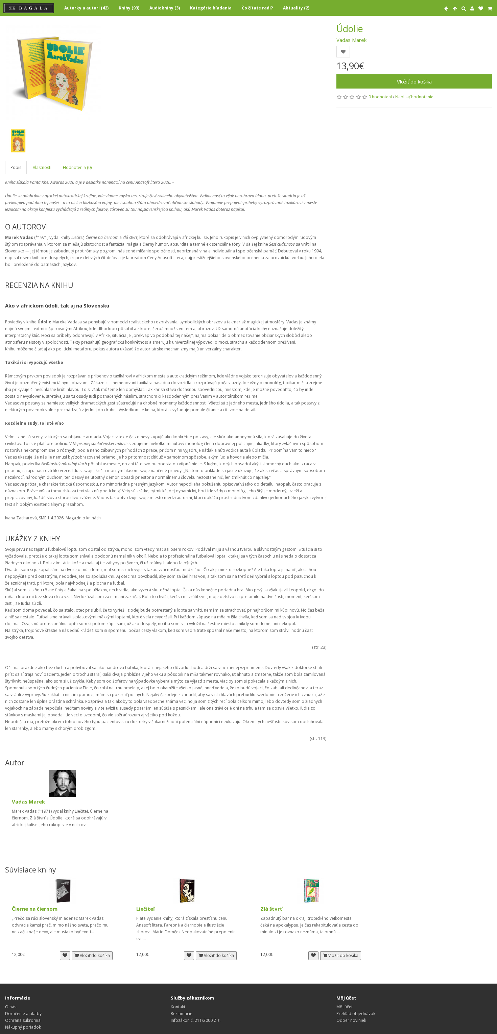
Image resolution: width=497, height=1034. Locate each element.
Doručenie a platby (23, 1013)
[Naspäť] (446, 8)
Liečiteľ (145, 909)
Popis (15, 167)
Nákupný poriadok (23, 1027)
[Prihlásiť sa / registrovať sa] (472, 8)
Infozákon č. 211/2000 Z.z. (195, 1020)
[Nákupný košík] (490, 8)
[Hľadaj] (464, 8)
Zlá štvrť (271, 909)
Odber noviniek (351, 1020)
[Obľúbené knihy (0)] (480, 8)
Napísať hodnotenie (414, 97)
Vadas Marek (351, 39)
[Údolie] (53, 72)
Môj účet (344, 1007)
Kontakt (178, 1007)
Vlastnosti (42, 167)
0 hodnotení (380, 97)
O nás (10, 1007)
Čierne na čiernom (34, 909)
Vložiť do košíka (414, 81)
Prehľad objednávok (355, 1013)
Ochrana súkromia (23, 1020)
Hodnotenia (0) (77, 167)
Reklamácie (181, 1013)
